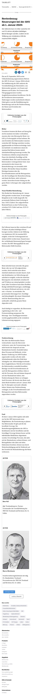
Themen (12, 624)
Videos (18, 624)
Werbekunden (5, 666)
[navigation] (4, 7)
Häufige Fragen (5, 684)
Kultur (27, 622)
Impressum (4, 676)
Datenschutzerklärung (7, 674)
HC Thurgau (14, 622)
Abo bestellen (5, 632)
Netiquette (4, 686)
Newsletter (4, 645)
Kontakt (4, 682)
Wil (22, 611)
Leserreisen (4, 661)
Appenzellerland (15, 613)
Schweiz (5, 619)
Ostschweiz (6, 605)
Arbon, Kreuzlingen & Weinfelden (11, 611)
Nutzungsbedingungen (7, 672)
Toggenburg (6, 613)
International (13, 619)
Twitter (3, 649)
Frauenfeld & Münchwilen (9, 608)
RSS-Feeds (4, 653)
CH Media (4, 692)
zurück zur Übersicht (16, 596)
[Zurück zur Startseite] (6, 2)
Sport (28, 619)
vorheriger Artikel (9, 591)
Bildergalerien (26, 624)
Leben (21, 622)
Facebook (4, 647)
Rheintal (23, 616)
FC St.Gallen (6, 622)
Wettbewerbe (5, 659)
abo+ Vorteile (5, 637)
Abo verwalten (5, 635)
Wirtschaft (21, 619)
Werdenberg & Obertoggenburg (10, 616)
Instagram (4, 651)
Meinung (5, 624)
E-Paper (4, 643)
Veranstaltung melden (7, 664)
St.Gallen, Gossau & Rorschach (18, 605)
